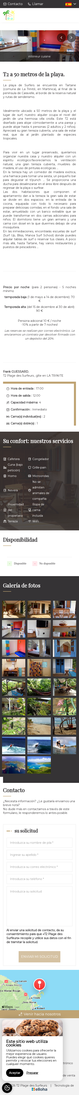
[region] (32, 1050)
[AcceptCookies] (7, 1088)
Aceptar (14, 1073)
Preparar (32, 1073)
